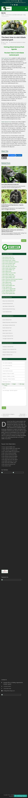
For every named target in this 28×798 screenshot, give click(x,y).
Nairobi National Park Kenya (9, 309)
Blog (24, 14)
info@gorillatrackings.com (9, 690)
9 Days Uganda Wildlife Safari (8, 285)
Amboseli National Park (8, 303)
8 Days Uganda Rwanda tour (8, 291)
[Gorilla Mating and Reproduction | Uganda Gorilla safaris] (14, 196)
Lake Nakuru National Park (8, 306)
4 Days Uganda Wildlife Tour (8, 269)
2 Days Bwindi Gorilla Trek (7, 257)
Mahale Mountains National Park (10, 322)
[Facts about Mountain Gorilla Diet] (14, 174)
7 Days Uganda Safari (6, 282)
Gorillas (4, 43)
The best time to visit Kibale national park (13, 14)
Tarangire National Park (8, 338)
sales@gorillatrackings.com (20, 2)
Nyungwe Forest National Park (9, 349)
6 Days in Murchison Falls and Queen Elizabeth (12, 279)
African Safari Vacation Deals (21, 415)
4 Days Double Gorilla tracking (8, 268)
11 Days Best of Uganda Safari (8, 288)
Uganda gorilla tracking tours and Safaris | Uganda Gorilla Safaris (12, 230)
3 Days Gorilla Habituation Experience (10, 261)
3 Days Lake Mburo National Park (9, 266)
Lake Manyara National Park (9, 325)
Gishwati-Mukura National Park (9, 352)
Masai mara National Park (8, 301)
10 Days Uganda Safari (7, 287)
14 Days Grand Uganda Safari (8, 293)
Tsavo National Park (7, 311)
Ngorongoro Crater (7, 330)
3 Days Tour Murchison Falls (8, 265)
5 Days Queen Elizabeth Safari (8, 276)
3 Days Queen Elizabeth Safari (8, 263)
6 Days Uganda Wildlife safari (8, 277)
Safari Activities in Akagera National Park (7, 415)
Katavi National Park (7, 319)
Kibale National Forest (6, 121)
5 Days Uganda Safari (6, 271)
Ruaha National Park (7, 327)
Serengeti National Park (8, 336)
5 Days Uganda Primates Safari (9, 272)
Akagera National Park (7, 354)
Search (23, 240)
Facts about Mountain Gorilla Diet (10, 184)
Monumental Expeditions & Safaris (18, 42)
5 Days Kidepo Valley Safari (8, 274)
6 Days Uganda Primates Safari (9, 280)
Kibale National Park (5, 58)
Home (2, 14)
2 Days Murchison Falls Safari (8, 258)
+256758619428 (7, 688)
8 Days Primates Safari (7, 284)
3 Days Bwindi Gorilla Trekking (8, 260)
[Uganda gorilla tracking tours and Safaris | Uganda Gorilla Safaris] (14, 219)
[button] (26, 8)
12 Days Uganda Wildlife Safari (8, 290)
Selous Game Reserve (8, 333)
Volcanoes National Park (8, 346)
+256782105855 (7, 686)
